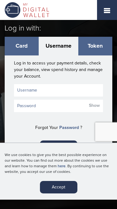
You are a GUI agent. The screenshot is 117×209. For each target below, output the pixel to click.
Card (22, 46)
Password (69, 128)
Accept (58, 187)
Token (95, 46)
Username (58, 46)
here (62, 166)
